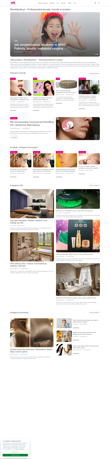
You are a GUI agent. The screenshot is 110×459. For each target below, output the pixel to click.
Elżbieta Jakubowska (18, 51)
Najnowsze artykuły (42, 3)
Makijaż (69, 3)
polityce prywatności (20, 448)
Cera (74, 3)
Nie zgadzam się (15, 452)
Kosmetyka (52, 3)
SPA (58, 3)
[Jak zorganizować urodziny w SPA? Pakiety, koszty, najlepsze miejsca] (55, 34)
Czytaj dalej (14, 137)
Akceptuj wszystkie (15, 455)
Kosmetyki (63, 3)
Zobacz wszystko (94, 73)
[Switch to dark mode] (99, 3)
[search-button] (95, 3)
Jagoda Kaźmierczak (37, 101)
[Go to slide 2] (96, 54)
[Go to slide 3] (97, 54)
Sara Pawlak (13, 101)
